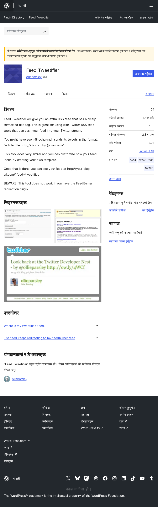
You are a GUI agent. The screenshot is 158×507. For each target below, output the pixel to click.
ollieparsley (34, 77)
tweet (142, 159)
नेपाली (16, 478)
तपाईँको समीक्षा (117, 210)
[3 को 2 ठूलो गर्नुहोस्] (96, 214)
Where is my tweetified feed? (24, 326)
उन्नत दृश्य (115, 179)
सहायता (149, 94)
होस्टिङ (8, 421)
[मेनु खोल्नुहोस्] (152, 6)
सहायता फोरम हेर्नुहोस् (121, 241)
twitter (149, 167)
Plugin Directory (14, 17)
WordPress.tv (92, 428)
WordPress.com (17, 441)
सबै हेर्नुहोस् (148, 210)
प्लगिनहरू (47, 421)
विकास (65, 94)
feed (133, 159)
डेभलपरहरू (87, 421)
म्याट (8, 447)
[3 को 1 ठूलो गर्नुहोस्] (46, 214)
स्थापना (48, 94)
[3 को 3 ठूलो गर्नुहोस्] (96, 251)
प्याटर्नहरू (47, 428)
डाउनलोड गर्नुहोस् (143, 73)
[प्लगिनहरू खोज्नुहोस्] (45, 31)
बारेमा (7, 408)
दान (123, 421)
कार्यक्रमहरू (126, 414)
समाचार (8, 414)
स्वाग (124, 428)
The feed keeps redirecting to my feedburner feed (39, 338)
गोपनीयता (9, 428)
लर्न (83, 408)
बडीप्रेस (10, 461)
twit (151, 159)
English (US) (146, 151)
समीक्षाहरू (29, 94)
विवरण (11, 94)
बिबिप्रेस (10, 454)
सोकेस (46, 408)
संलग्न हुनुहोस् (127, 408)
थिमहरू (46, 414)
